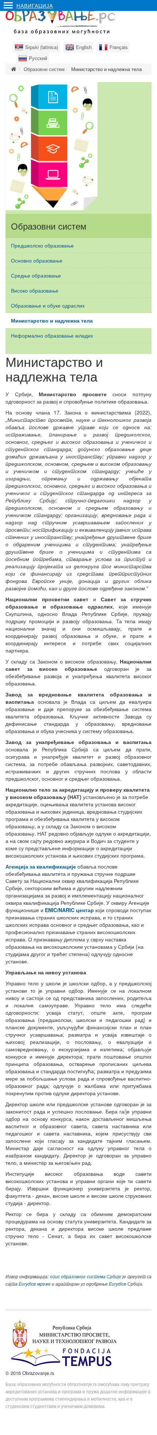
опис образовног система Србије (85, 1276)
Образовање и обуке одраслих (48, 305)
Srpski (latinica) (41, 47)
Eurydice (117, 1284)
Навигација (34, 5)
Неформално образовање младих (52, 335)
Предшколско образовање (42, 245)
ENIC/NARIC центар (69, 910)
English (84, 47)
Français (119, 47)
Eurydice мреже (35, 1284)
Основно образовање (36, 260)
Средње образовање (36, 275)
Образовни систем (44, 69)
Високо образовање (34, 290)
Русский (38, 58)
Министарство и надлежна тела (52, 320)
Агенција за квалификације (40, 866)
